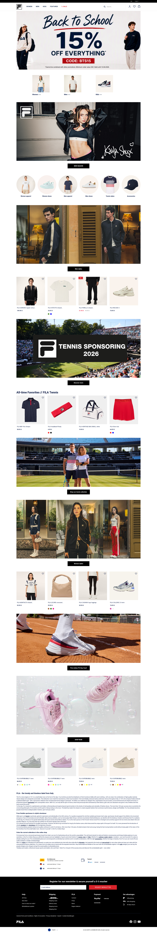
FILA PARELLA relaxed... (86, 308)
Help (131, 1)
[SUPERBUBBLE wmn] (20, 785)
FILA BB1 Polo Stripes (23, 426)
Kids (44, 6)
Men (37, 6)
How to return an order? (28, 903)
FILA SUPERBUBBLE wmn (86, 778)
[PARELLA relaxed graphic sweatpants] (92, 291)
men (84, 837)
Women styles (78, 564)
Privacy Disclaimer (51, 916)
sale (121, 844)
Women (29, 6)
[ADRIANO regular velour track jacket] (30, 291)
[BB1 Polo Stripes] (30, 410)
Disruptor (82, 842)
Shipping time (53, 909)
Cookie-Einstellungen (68, 916)
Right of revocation (39, 916)
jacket (106, 837)
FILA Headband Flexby (54, 426)
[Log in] (129, 6)
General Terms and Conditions (24, 916)
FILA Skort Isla (114, 426)
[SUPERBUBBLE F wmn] (30, 762)
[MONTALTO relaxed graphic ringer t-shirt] (30, 586)
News (73, 903)
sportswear (31, 802)
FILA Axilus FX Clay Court (78, 668)
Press (73, 900)
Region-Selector (76, 906)
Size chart (24, 900)
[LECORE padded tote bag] (51, 609)
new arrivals (105, 842)
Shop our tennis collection (78, 492)
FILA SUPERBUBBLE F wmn (25, 778)
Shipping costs (53, 900)
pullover (101, 837)
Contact (74, 898)
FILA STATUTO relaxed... (55, 308)
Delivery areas (53, 903)
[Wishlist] (134, 6)
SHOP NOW (78, 740)
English (136, 1)
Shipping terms (53, 906)
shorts (110, 837)
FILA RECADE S (114, 308)
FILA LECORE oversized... (55, 602)
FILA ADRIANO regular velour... (26, 308)
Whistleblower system (28, 906)
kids (89, 837)
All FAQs (24, 898)
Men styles (78, 269)
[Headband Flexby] (61, 410)
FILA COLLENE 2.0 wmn (117, 602)
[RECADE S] (123, 291)
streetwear (32, 825)
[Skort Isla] (123, 410)
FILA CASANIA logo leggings (87, 602)
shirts (23, 842)
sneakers (23, 825)
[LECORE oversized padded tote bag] (61, 586)
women (80, 837)
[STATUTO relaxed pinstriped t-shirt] (61, 291)
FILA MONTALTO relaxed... (25, 602)
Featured (54, 6)
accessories (98, 839)
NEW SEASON (78, 166)
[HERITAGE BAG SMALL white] (92, 410)
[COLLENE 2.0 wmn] (123, 586)
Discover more (78, 383)
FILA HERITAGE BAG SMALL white (89, 426)
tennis (27, 816)
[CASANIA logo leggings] (92, 586)
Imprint (59, 916)
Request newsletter (103, 887)
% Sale (64, 6)
